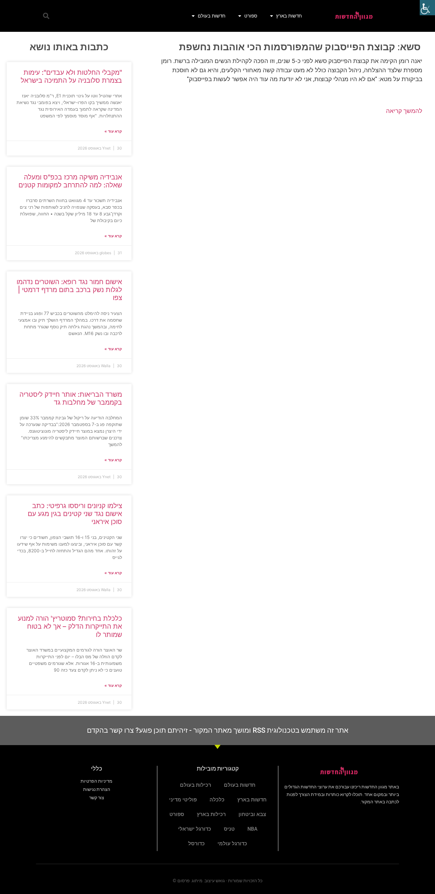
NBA (252, 829)
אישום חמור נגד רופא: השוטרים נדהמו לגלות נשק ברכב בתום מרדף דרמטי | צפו (69, 290)
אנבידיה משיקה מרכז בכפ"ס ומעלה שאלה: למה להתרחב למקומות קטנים (70, 181)
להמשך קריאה (404, 111)
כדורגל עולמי (232, 844)
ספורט (250, 16)
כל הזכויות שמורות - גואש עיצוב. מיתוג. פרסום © (217, 880)
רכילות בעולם (195, 785)
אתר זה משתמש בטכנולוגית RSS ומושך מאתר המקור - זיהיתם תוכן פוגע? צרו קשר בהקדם (217, 730)
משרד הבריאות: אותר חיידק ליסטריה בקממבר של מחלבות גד (70, 398)
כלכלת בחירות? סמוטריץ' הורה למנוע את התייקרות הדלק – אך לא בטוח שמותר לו (70, 626)
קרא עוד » (113, 131)
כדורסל (196, 844)
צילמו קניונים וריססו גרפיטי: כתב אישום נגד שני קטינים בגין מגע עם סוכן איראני (75, 514)
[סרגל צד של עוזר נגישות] (427, 7)
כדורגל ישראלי (194, 829)
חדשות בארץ (289, 16)
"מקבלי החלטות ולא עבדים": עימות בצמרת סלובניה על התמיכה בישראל (71, 76)
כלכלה (217, 800)
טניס (229, 829)
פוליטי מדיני (183, 800)
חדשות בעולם (211, 16)
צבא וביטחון (252, 814)
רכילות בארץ (211, 814)
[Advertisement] (283, 171)
